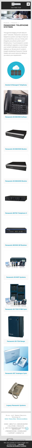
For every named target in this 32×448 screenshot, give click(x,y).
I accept (21, 444)
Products (6, 23)
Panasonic (14, 23)
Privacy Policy (12, 418)
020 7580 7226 (16, 7)
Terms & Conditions (22, 418)
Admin (6, 418)
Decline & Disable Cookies (16, 446)
